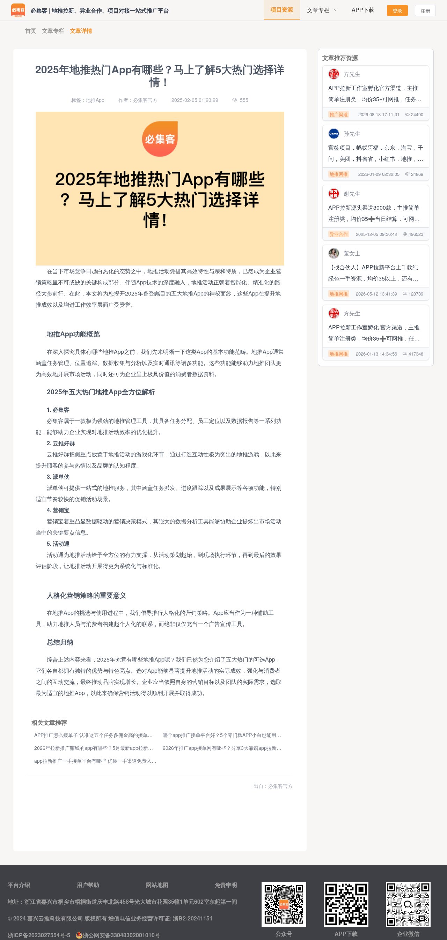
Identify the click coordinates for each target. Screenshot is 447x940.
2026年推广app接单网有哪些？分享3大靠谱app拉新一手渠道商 (232, 747)
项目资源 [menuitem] (282, 9)
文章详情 (81, 31)
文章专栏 (53, 31)
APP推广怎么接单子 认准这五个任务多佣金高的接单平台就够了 (103, 734)
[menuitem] (322, 10)
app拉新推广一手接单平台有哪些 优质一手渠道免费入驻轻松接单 (105, 760)
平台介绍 (19, 885)
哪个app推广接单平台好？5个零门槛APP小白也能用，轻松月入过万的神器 (244, 734)
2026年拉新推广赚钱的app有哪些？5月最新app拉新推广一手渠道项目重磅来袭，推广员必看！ (137, 747)
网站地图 (157, 885)
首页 (30, 31)
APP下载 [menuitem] (363, 10)
